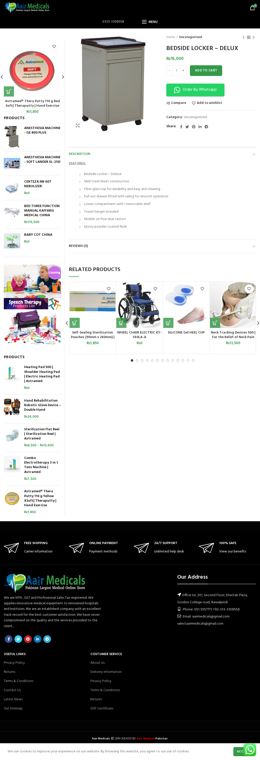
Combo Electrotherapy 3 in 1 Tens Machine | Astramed (41, 465)
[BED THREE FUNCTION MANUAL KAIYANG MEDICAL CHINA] (12, 214)
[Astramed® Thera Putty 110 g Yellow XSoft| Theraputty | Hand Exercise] (12, 502)
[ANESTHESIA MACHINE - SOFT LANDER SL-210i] (12, 163)
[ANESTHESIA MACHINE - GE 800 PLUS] (12, 136)
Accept (243, 751)
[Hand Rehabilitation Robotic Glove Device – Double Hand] (12, 409)
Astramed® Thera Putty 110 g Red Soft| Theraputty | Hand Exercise (32, 103)
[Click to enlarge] (78, 125)
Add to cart (206, 70)
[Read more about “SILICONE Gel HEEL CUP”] (168, 323)
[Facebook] (181, 126)
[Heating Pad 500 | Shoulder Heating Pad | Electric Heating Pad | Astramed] (12, 377)
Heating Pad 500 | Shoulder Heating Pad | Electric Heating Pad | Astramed (42, 374)
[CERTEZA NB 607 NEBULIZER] (12, 188)
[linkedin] (200, 126)
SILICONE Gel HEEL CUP (186, 332)
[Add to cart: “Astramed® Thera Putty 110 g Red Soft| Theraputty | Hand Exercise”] (9, 91)
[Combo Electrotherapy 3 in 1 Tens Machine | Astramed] (12, 468)
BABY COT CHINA (38, 235)
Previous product (243, 37)
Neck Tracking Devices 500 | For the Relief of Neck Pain (233, 335)
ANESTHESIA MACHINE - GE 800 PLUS (42, 130)
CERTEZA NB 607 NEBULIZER (37, 184)
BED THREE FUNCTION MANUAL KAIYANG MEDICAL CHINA (42, 211)
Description (79, 154)
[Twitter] (187, 126)
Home (170, 37)
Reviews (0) (78, 246)
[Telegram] (206, 126)
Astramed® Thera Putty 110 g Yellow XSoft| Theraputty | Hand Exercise (40, 498)
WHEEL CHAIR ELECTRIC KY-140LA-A (139, 335)
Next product (253, 37)
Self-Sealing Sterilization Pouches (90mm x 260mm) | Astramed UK (93, 337)
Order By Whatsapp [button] (200, 89)
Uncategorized (190, 37)
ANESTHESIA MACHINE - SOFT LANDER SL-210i (42, 159)
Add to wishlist (209, 103)
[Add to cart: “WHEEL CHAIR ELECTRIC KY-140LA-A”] (121, 323)
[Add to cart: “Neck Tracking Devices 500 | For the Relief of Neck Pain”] (215, 323)
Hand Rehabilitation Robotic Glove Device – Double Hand (42, 406)
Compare (178, 103)
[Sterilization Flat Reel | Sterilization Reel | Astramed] (12, 437)
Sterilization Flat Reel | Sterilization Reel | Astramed (41, 434)
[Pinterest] (193, 126)
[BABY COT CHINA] (12, 241)
